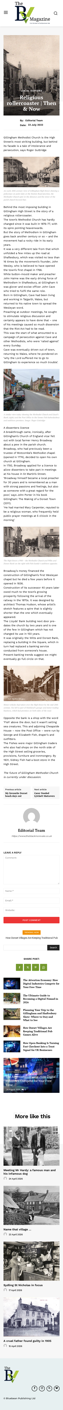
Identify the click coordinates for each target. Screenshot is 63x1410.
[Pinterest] (35, 967)
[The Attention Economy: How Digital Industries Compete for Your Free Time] (12, 983)
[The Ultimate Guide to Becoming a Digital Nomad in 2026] (12, 999)
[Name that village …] (31, 1205)
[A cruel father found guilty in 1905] (31, 1316)
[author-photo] (6, 1179)
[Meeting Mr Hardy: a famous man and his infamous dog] (31, 1146)
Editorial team (34, 120)
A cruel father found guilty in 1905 (27, 1341)
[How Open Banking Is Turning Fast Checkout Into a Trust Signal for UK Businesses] (12, 1046)
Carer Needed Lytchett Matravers (44, 794)
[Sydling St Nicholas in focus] (31, 1261)
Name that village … (17, 1229)
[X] (27, 967)
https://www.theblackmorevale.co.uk (32, 836)
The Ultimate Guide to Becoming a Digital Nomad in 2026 (40, 999)
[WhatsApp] (43, 967)
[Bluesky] (56, 1388)
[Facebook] (19, 967)
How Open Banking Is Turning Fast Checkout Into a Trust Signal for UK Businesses (41, 1046)
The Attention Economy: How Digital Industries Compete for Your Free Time (41, 983)
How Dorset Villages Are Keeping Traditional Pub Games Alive (37, 1031)
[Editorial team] (31, 816)
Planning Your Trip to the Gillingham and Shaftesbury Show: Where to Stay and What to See (39, 1015)
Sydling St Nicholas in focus (23, 1285)
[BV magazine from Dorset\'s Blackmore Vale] (32, 13)
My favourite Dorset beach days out (16, 794)
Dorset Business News (16, 1072)
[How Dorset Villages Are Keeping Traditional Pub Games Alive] (12, 1031)
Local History (31, 90)
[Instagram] (42, 1388)
